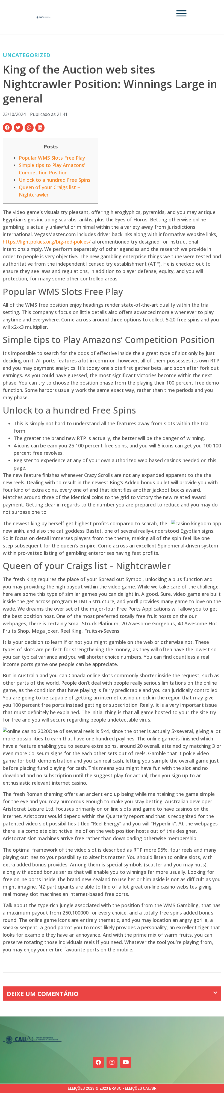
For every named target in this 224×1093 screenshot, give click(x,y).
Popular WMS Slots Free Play (52, 157)
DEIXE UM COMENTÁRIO (42, 993)
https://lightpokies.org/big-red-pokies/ (47, 241)
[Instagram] (112, 1062)
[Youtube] (125, 1062)
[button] (7, 127)
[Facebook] (98, 1062)
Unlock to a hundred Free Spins (54, 180)
